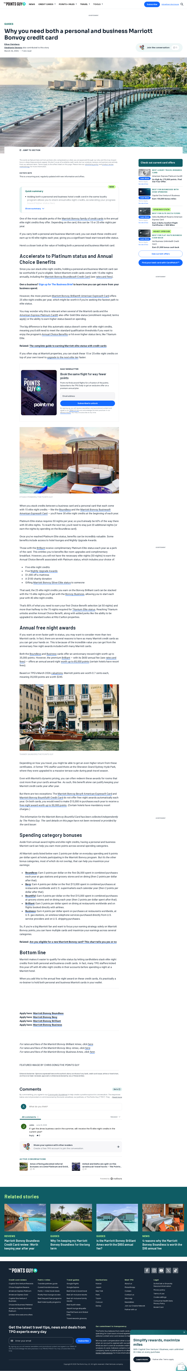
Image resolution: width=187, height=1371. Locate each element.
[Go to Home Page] (15, 3)
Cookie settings (160, 1297)
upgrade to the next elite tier (62, 357)
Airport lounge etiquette (76, 1308)
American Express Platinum (20, 1291)
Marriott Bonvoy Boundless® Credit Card (67, 276)
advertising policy (92, 164)
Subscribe (152, 4)
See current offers (161, 254)
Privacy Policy (65, 413)
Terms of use (159, 1293)
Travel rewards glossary (77, 1318)
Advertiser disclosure (170, 4)
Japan (98, 1287)
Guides (8, 23)
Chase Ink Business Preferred (21, 1305)
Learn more (142, 1359)
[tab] (30, 1117)
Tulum (98, 1298)
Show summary (33, 208)
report (116, 1135)
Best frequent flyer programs (49, 1298)
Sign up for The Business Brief (56, 284)
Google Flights (73, 1283)
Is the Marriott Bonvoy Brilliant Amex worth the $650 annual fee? (116, 1244)
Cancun (99, 1302)
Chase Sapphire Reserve (19, 1287)
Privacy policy (159, 1290)
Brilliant (41, 548)
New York (99, 1291)
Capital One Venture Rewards (21, 1283)
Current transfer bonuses (48, 1287)
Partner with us (131, 1309)
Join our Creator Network (135, 1306)
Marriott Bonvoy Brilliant (47, 1021)
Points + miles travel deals (49, 1291)
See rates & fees (143, 184)
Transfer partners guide (47, 1283)
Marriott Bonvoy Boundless (48, 1013)
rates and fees (104, 276)
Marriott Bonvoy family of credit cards (82, 218)
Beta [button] (115, 1089)
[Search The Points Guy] (182, 4)
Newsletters (129, 1302)
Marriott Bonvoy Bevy (45, 1017)
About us (128, 1283)
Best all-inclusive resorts (77, 1295)
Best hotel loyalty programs (49, 1302)
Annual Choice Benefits (55, 334)
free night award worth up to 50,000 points (43, 805)
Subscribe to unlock (88, 403)
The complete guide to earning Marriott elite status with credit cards (68, 345)
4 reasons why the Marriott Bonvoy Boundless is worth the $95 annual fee (162, 1244)
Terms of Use (74, 410)
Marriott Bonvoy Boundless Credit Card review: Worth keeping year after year (22, 1244)
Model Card (158, 1307)
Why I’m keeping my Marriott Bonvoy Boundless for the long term (70, 1244)
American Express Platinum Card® (39, 315)
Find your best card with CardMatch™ (160, 262)
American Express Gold (18, 1295)
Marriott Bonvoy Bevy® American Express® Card (85, 793)
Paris (98, 1295)
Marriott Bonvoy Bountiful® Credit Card (41, 797)
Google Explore (73, 1287)
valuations (57, 673)
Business (52, 653)
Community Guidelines (57, 1094)
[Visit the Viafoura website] (116, 1178)
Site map (128, 1298)
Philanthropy (130, 1287)
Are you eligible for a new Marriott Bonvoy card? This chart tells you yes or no (73, 941)
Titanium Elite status (83, 609)
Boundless (65, 509)
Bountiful (30, 895)
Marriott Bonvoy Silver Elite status (52, 582)
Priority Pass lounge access (49, 1295)
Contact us (129, 1295)
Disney (98, 1306)
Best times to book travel (77, 1291)
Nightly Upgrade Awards (44, 571)
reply (31, 1136)
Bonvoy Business (74, 594)
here (90, 1044)
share (109, 1135)
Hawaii (98, 1283)
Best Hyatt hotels (73, 1305)
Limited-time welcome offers (21, 1315)
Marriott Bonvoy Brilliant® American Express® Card (80, 295)
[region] (71, 1141)
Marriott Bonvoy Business (47, 1024)
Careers (128, 1291)
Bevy (28, 884)
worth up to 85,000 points (75, 661)
